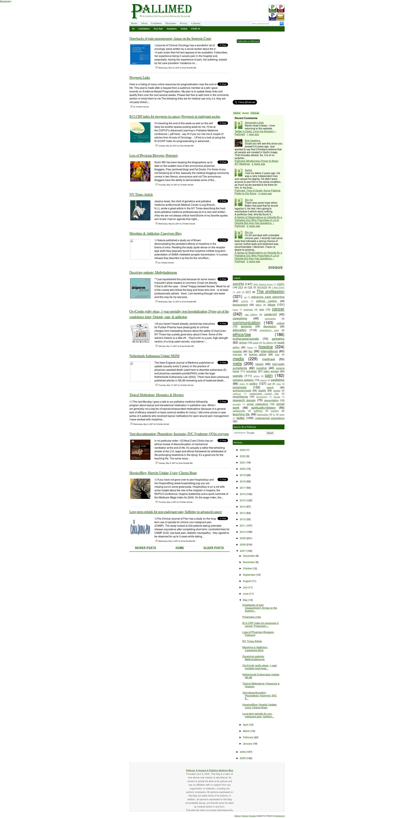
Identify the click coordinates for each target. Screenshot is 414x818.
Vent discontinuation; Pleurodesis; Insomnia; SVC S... (259, 695)
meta (237, 363)
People (237, 113)
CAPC (280, 284)
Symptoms (172, 29)
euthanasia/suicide (246, 338)
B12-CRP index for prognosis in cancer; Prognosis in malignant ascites (174, 116)
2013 (243, 513)
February (248, 737)
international (269, 351)
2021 (243, 462)
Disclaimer (170, 23)
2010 (243, 532)
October (248, 568)
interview (237, 354)
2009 (243, 538)
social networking (257, 404)
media (238, 358)
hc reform (268, 342)
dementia (246, 326)
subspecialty (239, 410)
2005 (243, 758)
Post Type (158, 29)
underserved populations (269, 418)
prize (279, 383)
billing (258, 304)
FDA (250, 287)
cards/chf (270, 314)
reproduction (261, 396)
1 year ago (253, 134)
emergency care (269, 330)
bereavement (240, 305)
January (248, 743)
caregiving (240, 318)
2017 (243, 487)
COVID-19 (195, 29)
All (133, 29)
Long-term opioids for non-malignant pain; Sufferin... (258, 715)
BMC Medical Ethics (263, 284)
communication (246, 322)
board (235, 309)
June (246, 593)
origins (256, 376)
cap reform (251, 314)
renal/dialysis (240, 396)
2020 (243, 469)
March (247, 731)
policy (254, 383)
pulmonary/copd (242, 390)
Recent (245, 113)
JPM (238, 292)
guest (255, 342)
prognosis (239, 387)
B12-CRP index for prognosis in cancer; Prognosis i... (260, 624)
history (250, 347)
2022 (243, 456)
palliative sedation (243, 380)
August (247, 581)
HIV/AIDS (262, 287)
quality (262, 390)
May (245, 600)
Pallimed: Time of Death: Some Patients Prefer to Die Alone (257, 192)
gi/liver (243, 342)
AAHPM (238, 284)
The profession (270, 291)
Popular (255, 113)
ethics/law (242, 334)
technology (262, 414)
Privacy (184, 23)
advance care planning (267, 296)
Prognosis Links (139, 77)
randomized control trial (264, 393)
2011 (243, 525)
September (249, 574)
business (248, 309)
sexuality (237, 404)
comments (270, 318)
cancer (278, 309)
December (249, 556)
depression (269, 326)
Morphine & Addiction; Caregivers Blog (155, 233)
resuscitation (271, 400)
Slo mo (249, 200)
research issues (244, 400)
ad (245, 297)
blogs (271, 304)
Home (134, 23)
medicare (268, 359)
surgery (275, 410)
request (276, 396)
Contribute (156, 23)
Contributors (144, 29)
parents (263, 380)
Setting (184, 29)
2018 (243, 481)
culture (280, 323)
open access (271, 371)
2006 (243, 752)
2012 (243, 519)
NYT (248, 292)
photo (242, 383)
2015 (243, 500)
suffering (258, 410)
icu (251, 351)
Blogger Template (249, 815)
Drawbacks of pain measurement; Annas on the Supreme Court (170, 38)
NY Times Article (141, 194)
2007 (243, 551)
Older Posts (213, 547)
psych (270, 387)
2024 (243, 450)
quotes (276, 390)
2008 (243, 544)
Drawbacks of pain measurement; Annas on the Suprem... (259, 608)
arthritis (244, 301)
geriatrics (278, 338)
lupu (277, 354)
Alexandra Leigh (254, 122)
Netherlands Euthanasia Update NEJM (154, 355)
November (249, 562)
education (239, 330)
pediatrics (277, 379)
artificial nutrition (266, 301)
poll (269, 383)
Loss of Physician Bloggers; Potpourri (153, 155)
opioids (238, 375)
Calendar (195, 23)
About (144, 23)
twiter (281, 414)
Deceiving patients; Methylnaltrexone (153, 272)
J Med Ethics (278, 287)
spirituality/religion (263, 407)
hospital (237, 351)
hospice (266, 346)
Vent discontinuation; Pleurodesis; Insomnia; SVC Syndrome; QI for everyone (179, 433)
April (246, 724)
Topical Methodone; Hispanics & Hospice (156, 394)
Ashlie (248, 170)
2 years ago (258, 164)
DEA (240, 287)
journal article (257, 354)
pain (269, 375)
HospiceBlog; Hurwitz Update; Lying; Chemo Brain (163, 472)
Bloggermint (280, 815)
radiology (237, 393)
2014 (243, 506)
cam (261, 309)
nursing (261, 368)
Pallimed (237, 815)
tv (274, 414)
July (245, 587)
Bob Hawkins (252, 140)
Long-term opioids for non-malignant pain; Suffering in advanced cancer (175, 511)
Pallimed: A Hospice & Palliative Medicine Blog (209, 770)
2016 (243, 494)
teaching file (241, 414)
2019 (243, 475)
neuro (259, 364)
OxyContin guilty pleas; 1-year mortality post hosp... (259, 667)
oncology (251, 371)
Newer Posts (145, 547)
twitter (241, 418)
